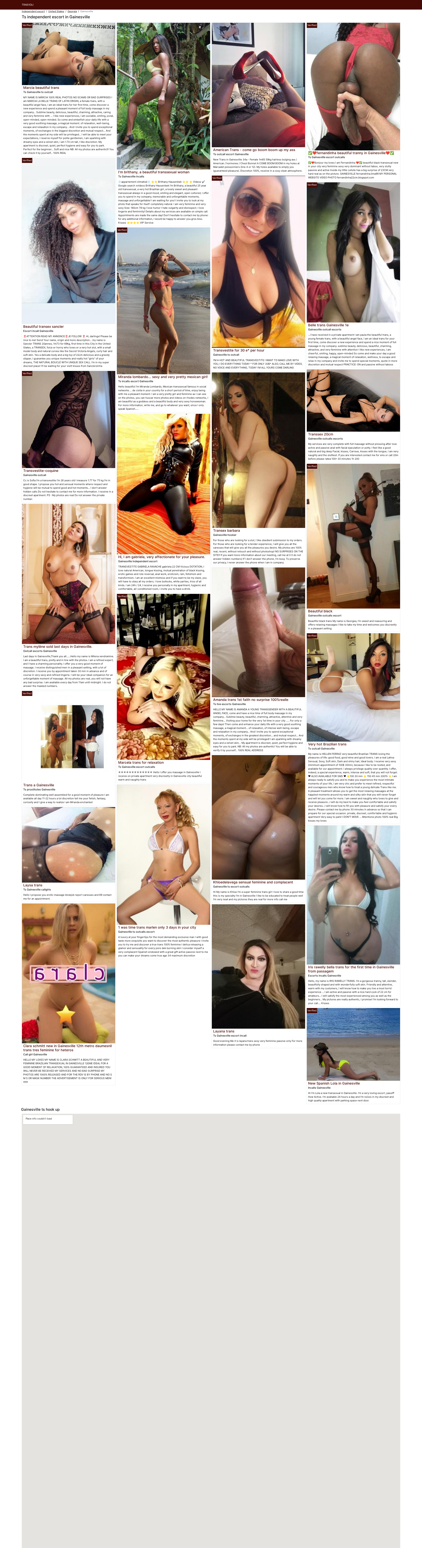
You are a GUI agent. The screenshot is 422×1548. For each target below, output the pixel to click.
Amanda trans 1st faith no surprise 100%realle (250, 700)
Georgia (72, 11)
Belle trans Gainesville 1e (328, 325)
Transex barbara (226, 530)
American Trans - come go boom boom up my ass (254, 150)
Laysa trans (32, 885)
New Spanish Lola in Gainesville (334, 1083)
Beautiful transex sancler (43, 326)
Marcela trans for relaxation (141, 762)
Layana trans (223, 1031)
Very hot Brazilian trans (327, 744)
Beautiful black (320, 611)
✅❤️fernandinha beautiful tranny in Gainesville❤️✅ (351, 153)
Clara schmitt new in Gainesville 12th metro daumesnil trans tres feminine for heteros (67, 1048)
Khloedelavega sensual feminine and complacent (253, 882)
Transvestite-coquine (40, 471)
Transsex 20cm (320, 434)
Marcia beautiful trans (41, 88)
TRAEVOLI (27, 4)
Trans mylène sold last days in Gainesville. (57, 646)
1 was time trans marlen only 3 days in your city (157, 927)
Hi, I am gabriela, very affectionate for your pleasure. (161, 557)
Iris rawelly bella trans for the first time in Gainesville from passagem (351, 969)
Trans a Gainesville (38, 785)
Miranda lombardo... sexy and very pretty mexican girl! (163, 377)
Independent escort (33, 11)
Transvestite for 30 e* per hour (238, 350)
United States (56, 11)
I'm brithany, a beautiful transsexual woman (153, 172)
